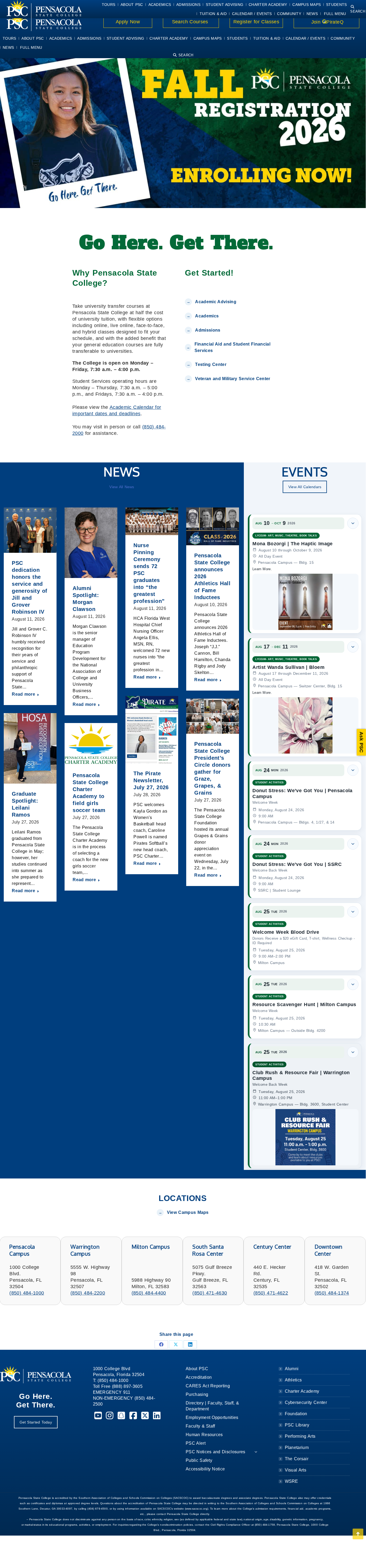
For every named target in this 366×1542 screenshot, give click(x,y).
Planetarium (297, 1447)
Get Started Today (36, 1422)
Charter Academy (302, 1391)
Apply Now (128, 21)
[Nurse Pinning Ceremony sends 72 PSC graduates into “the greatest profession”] (151, 521)
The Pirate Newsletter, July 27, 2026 (151, 780)
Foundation (296, 1413)
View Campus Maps (188, 1212)
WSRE (291, 1481)
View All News (121, 487)
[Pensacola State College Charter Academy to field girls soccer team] (91, 744)
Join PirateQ (326, 22)
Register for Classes (256, 21)
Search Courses (191, 21)
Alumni (292, 1368)
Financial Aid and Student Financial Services (232, 347)
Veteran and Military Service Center (232, 378)
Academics (207, 316)
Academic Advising (215, 301)
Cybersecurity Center (306, 1402)
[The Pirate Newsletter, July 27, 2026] (151, 729)
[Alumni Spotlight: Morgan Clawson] (91, 542)
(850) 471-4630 (209, 1293)
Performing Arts (300, 1436)
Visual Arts (295, 1470)
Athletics (293, 1380)
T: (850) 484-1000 (110, 1380)
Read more (23, 694)
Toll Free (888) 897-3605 (118, 1386)
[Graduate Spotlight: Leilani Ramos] (30, 748)
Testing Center (211, 364)
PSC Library (297, 1425)
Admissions (207, 330)
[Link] (41, 22)
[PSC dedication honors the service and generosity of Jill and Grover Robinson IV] (30, 530)
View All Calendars (305, 487)
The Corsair (296, 1458)
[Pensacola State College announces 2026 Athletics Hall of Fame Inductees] (212, 526)
